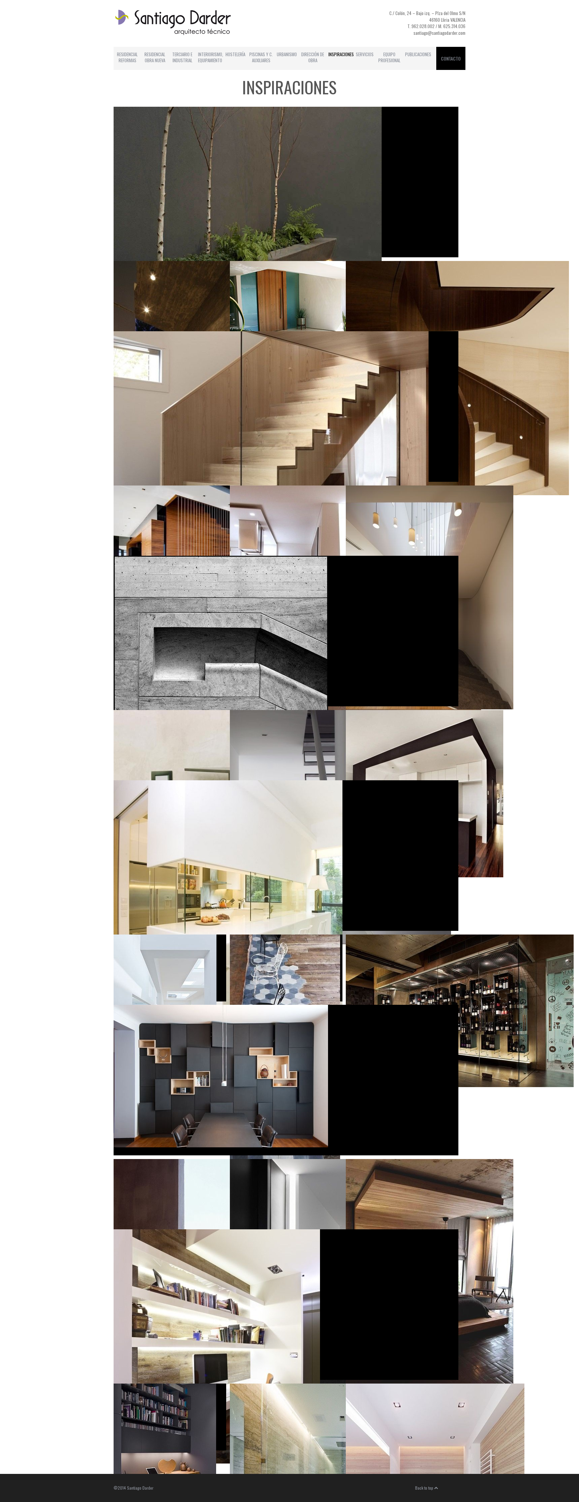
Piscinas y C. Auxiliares (261, 57)
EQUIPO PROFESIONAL (389, 57)
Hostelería (235, 54)
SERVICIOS (365, 54)
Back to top (424, 1488)
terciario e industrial (182, 57)
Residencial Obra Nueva (154, 57)
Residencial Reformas (127, 57)
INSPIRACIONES (341, 54)
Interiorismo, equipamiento (210, 57)
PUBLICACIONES (418, 54)
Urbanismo (287, 54)
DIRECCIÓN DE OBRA (312, 57)
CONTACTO (451, 58)
